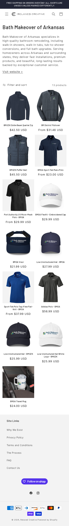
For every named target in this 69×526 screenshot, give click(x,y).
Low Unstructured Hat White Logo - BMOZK (50, 355)
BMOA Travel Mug (18, 401)
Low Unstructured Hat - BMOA (51, 262)
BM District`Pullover (50, 125)
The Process (14, 452)
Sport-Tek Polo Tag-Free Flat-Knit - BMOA (18, 307)
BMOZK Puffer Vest (18, 170)
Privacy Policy (15, 437)
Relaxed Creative (28, 520)
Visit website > (13, 71)
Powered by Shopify (47, 520)
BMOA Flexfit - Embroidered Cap (50, 214)
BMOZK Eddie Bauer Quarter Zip (18, 125)
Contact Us (13, 467)
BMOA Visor (18, 262)
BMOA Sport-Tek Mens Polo (50, 170)
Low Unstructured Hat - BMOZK (18, 354)
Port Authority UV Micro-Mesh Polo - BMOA (18, 215)
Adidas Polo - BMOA (50, 306)
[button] (6, 14)
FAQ (9, 460)
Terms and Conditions (19, 445)
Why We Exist (15, 429)
